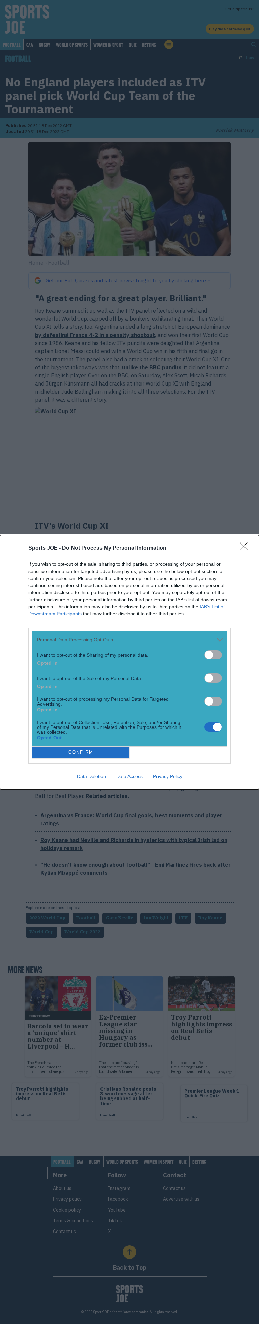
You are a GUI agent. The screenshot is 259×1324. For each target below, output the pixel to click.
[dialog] (129, 662)
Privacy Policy (167, 776)
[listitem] (129, 639)
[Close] (245, 548)
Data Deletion (91, 776)
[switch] (213, 654)
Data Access (129, 776)
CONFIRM (80, 752)
